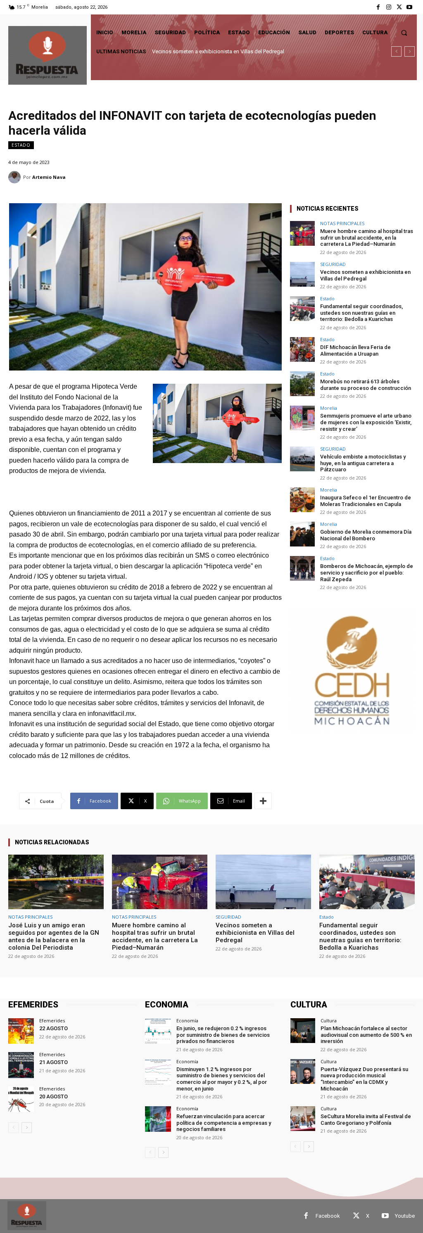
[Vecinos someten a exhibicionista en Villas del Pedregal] (302, 274)
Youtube (405, 1216)
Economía (187, 1020)
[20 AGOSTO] (21, 1099)
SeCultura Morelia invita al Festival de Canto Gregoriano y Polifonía (366, 1119)
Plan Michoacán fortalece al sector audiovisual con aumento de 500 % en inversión (366, 1034)
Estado (21, 145)
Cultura (329, 1020)
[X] (399, 7)
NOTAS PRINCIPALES (342, 223)
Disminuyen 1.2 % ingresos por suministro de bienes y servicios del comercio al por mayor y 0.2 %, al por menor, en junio (221, 1079)
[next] (409, 51)
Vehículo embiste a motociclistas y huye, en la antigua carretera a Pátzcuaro (363, 463)
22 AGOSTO (53, 1028)
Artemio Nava (49, 177)
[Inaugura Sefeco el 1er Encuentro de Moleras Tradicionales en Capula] (302, 499)
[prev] (396, 51)
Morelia (328, 408)
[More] (263, 801)
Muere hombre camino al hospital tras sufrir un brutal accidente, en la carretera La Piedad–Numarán (366, 237)
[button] (404, 32)
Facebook (328, 1216)
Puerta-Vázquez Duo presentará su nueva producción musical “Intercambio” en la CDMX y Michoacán (364, 1079)
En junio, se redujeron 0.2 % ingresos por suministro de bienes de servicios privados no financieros (223, 1034)
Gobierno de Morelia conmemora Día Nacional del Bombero (365, 535)
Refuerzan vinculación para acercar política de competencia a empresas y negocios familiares (223, 1122)
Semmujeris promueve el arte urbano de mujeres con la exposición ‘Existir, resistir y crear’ (365, 422)
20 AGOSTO (53, 1096)
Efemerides (52, 1020)
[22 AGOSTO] (21, 1031)
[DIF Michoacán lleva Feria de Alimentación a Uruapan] (302, 349)
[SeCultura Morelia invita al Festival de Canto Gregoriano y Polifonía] (302, 1118)
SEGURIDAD (333, 264)
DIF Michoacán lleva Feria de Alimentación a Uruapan (355, 350)
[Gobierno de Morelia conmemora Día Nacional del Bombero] (302, 534)
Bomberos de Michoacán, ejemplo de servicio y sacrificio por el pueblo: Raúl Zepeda (366, 572)
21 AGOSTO (53, 1062)
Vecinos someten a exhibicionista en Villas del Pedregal (365, 275)
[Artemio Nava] (15, 177)
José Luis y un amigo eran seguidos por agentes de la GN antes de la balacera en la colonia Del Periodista (53, 936)
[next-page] (26, 1127)
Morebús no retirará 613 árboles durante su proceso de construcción (365, 384)
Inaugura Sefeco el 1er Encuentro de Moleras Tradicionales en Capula (365, 500)
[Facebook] (378, 7)
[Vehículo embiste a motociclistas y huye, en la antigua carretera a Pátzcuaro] (302, 459)
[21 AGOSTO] (21, 1065)
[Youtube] (409, 7)
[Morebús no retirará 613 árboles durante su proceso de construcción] (302, 383)
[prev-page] (13, 1127)
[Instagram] (388, 7)
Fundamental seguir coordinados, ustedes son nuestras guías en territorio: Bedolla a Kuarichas (361, 312)
